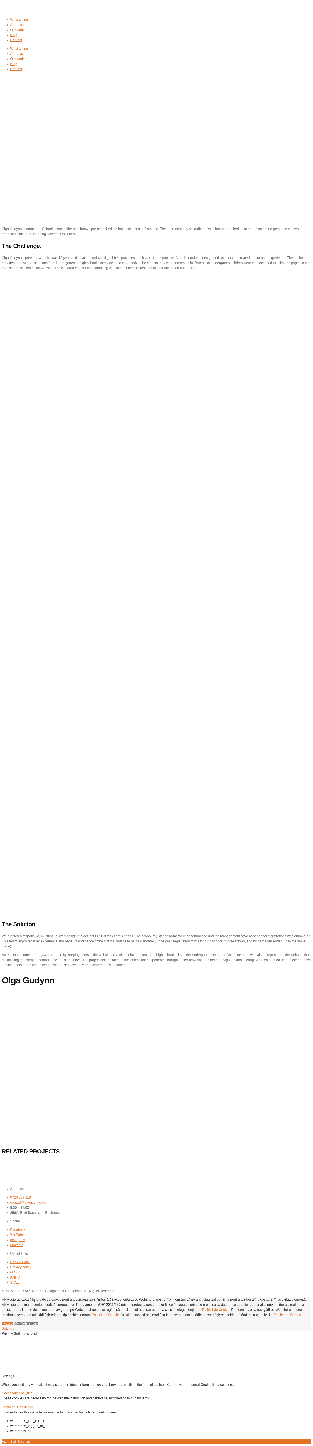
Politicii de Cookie (216, 1310)
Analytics (25, 1393)
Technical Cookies (16, 1407)
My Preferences (26, 1323)
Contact (16, 40)
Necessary (10, 1393)
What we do (19, 19)
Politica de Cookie (287, 1315)
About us (17, 25)
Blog (13, 35)
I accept (7, 1323)
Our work (17, 30)
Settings (8, 1328)
